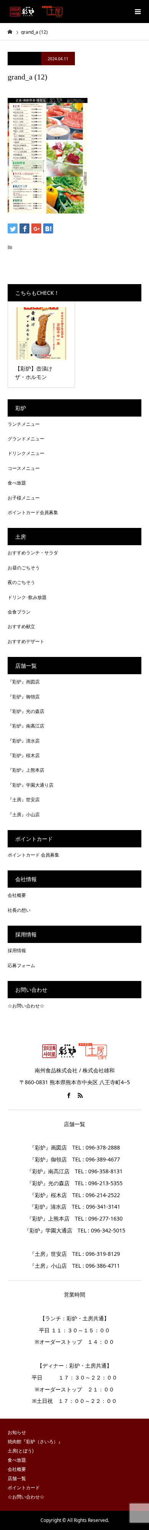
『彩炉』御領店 (24, 696)
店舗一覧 (17, 1478)
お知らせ (17, 1432)
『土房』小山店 (24, 814)
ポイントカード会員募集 (33, 512)
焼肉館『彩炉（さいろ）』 (35, 1441)
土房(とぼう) (21, 1450)
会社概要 (17, 895)
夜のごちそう (21, 582)
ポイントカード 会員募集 (33, 855)
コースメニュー (24, 468)
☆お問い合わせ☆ (26, 1005)
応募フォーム (21, 965)
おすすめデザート (26, 641)
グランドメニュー (26, 438)
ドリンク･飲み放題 (27, 597)
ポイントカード (24, 1487)
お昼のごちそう (24, 567)
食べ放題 (17, 483)
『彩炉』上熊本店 (26, 770)
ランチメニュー (24, 424)
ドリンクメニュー (26, 453)
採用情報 (17, 950)
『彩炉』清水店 (24, 741)
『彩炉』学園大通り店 (30, 785)
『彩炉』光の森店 (26, 711)
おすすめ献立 (21, 626)
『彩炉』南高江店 (26, 726)
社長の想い (19, 910)
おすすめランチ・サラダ (33, 552)
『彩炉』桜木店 (24, 755)
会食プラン (19, 612)
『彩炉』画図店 (24, 681)
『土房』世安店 (24, 799)
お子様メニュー (24, 498)
